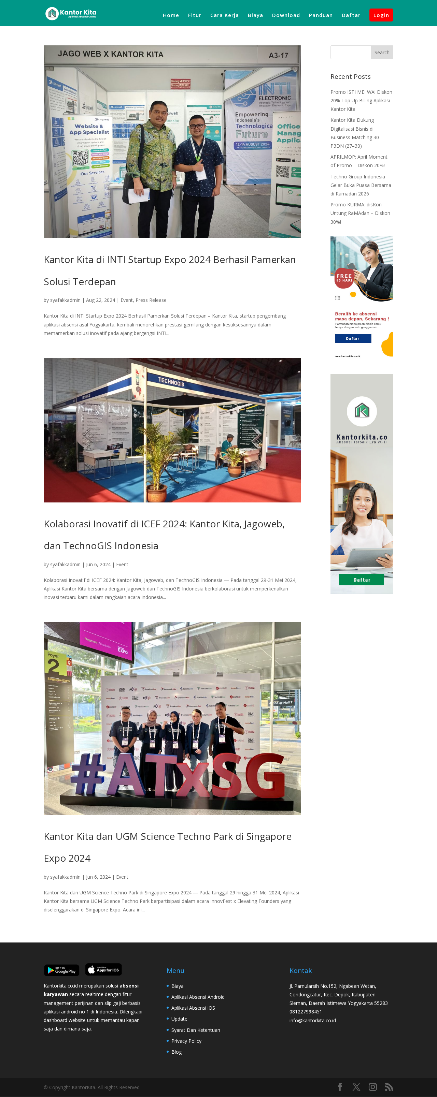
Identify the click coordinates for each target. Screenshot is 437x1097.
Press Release (151, 300)
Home (171, 15)
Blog (176, 1052)
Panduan (321, 15)
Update (179, 1018)
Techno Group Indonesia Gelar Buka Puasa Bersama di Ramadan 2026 (360, 185)
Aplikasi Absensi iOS (193, 1008)
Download (286, 15)
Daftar (351, 15)
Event (127, 300)
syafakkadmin (65, 300)
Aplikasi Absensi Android (198, 997)
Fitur (194, 15)
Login (381, 15)
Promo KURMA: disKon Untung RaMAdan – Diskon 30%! (360, 213)
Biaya (255, 15)
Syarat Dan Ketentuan (195, 1030)
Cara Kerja (224, 15)
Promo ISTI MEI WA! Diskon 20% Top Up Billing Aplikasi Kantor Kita (361, 100)
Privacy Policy (186, 1041)
